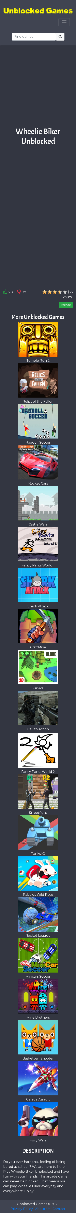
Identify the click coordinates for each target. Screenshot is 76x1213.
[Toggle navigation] (64, 22)
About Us (42, 1209)
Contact (58, 1209)
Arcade (66, 305)
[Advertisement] (38, 88)
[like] (5, 293)
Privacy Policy (22, 1209)
